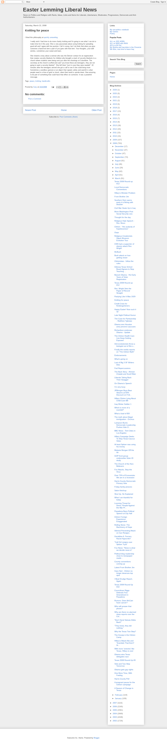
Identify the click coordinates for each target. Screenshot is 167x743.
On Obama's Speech (123, 383)
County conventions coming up (122, 563)
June (117, 168)
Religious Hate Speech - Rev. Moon (124, 222)
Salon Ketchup (120, 490)
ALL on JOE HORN (117, 41)
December (119, 146)
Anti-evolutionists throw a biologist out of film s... (124, 345)
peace (32, 81)
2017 (115, 111)
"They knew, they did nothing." (123, 627)
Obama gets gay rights (123, 670)
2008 (115, 143)
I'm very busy (119, 387)
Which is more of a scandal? (122, 409)
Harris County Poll (121, 679)
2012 (115, 129)
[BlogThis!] (60, 87)
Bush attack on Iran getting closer (122, 256)
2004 (115, 713)
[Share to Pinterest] (67, 87)
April (117, 175)
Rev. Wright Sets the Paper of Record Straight (122, 290)
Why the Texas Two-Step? (125, 631)
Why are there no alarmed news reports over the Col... (125, 614)
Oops (116, 232)
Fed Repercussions (122, 368)
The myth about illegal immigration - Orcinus (124, 418)
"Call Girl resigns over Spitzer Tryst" (123, 543)
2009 (115, 140)
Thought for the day (122, 217)
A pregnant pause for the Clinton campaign (124, 683)
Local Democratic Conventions (121, 188)
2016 (115, 115)
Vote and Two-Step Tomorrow (122, 665)
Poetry (112, 34)
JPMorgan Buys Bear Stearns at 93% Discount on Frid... (123, 392)
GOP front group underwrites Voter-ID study (123, 458)
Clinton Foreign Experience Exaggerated (120, 519)
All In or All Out (115, 45)
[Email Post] (53, 87)
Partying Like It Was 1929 (124, 296)
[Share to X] (62, 87)
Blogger (96, 738)
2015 (115, 118)
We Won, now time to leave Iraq (122, 49)
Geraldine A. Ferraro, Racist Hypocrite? (123, 537)
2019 (115, 104)
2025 (115, 93)
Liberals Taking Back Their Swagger (122, 378)
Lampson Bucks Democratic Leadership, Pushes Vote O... (125, 425)
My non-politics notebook (119, 30)
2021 (115, 100)
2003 (115, 717)
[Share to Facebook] (65, 87)
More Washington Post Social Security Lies (123, 213)
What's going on (121, 359)
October (118, 153)
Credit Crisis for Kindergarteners (122, 305)
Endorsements (120, 355)
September (120, 157)
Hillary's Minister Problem (124, 193)
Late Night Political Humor (125, 315)
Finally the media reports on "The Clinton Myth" (124, 351)
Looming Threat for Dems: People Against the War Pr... (124, 505)
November (119, 150)
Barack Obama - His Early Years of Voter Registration (125, 277)
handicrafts (46, 81)
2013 (115, 125)
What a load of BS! (122, 413)
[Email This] (57, 87)
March (118, 178)
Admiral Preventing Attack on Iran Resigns (125, 532)
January (118, 698)
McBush (117, 252)
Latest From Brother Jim (124, 567)
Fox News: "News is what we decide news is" (124, 549)
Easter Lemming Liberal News (60, 10)
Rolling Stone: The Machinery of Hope (123, 526)
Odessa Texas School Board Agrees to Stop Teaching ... (124, 269)
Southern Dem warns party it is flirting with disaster (123, 202)
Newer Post (30, 110)
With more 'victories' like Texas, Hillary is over (124, 650)
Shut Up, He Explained (123, 494)
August (118, 161)
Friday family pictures (123, 487)
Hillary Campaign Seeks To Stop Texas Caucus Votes (124, 438)
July (117, 164)
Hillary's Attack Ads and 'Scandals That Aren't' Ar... (124, 643)
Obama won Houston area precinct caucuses (125, 325)
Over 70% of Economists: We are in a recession (124, 476)
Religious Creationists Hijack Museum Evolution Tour (123, 238)
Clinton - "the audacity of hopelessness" (124, 228)
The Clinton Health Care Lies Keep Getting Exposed (124, 338)
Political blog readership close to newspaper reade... (124, 556)
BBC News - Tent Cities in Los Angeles (124, 432)
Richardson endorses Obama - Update (123, 331)
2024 (115, 97)
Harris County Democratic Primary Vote (125, 482)
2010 (115, 136)
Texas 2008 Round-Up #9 (125, 660)
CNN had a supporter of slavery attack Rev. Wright (124, 246)
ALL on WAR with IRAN (119, 43)
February (119, 695)
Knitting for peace (121, 300)
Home (64, 110)
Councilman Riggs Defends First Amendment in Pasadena (121, 593)
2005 (115, 710)
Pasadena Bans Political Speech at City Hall (124, 512)
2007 (115, 703)
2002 (115, 721)
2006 (115, 706)
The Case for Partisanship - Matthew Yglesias (125, 320)
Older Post (97, 110)
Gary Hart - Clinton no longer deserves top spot (123, 573)
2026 (115, 90)
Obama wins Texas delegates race (122, 655)
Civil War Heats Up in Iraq (125, 208)
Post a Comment (34, 99)
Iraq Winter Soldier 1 (122, 404)
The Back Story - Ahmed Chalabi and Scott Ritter (125, 373)
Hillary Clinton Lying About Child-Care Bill (125, 399)
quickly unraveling (51, 37)
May (117, 171)
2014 (115, 122)
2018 (115, 108)
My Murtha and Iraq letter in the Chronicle (125, 47)
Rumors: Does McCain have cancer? (123, 602)
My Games (114, 32)
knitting (38, 81)
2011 (115, 132)
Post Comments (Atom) (68, 117)
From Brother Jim (121, 197)
